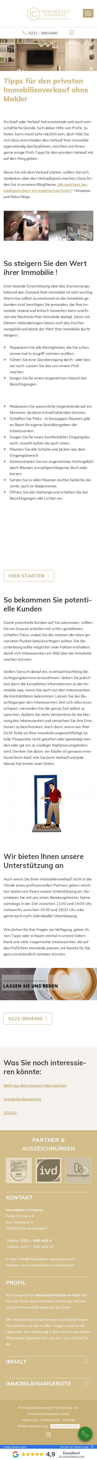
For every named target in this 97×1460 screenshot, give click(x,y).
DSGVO (10, 1112)
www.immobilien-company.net (47, 1265)
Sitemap (69, 1420)
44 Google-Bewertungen (71, 1456)
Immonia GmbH (58, 1414)
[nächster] (86, 1170)
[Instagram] (72, 33)
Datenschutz (50, 1420)
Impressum (30, 1420)
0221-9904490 (85, 1434)
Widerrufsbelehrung (32, 1426)
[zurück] (11, 1170)
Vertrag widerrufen (65, 1426)
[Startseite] (48, 13)
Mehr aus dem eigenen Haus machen (35, 1085)
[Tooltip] (91, 1447)
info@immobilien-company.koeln (47, 1259)
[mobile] (88, 13)
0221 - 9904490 (42, 33)
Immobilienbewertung (22, 1099)
